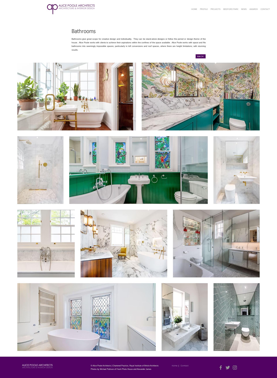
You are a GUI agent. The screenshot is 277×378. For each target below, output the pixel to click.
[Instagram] (235, 367)
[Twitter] (228, 367)
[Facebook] (220, 367)
